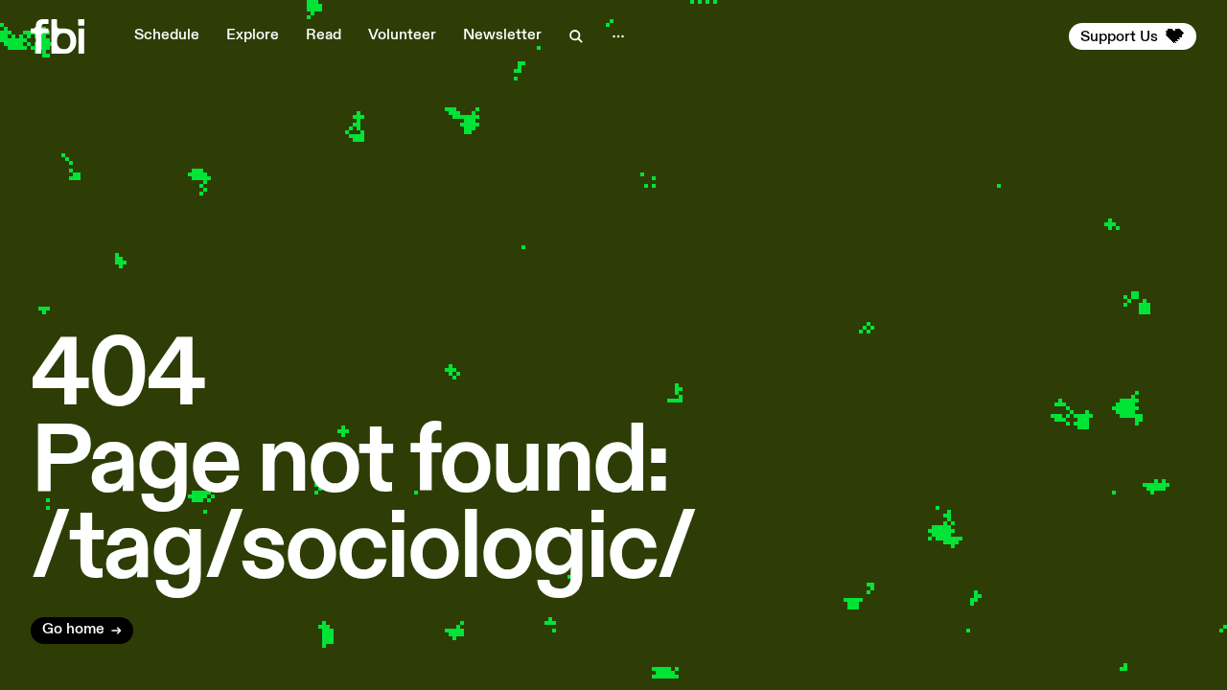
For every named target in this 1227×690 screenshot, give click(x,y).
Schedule (166, 35)
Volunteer (402, 35)
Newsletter (502, 35)
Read (323, 35)
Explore (252, 35)
